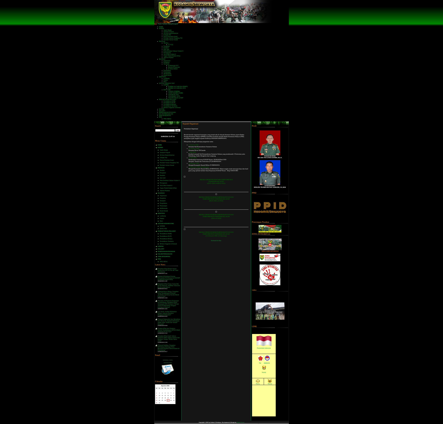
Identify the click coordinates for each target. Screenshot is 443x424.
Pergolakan (167, 70)
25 (162, 400)
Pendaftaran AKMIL (169, 101)
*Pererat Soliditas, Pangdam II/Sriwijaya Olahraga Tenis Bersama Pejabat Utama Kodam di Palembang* (168, 347)
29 (174, 400)
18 (162, 398)
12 (165, 395)
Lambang (166, 78)
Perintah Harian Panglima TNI (172, 38)
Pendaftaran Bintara (169, 104)
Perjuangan (167, 72)
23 (156, 400)
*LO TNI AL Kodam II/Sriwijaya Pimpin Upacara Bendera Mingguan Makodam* (167, 313)
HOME (160, 145)
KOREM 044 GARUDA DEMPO (178, 86)
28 (171, 400)
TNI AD (264, 372)
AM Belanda (167, 73)
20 (168, 398)
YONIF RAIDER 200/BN (175, 93)
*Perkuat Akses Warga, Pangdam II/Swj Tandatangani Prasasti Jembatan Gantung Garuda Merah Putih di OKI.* (168, 294)
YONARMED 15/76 (174, 96)
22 (174, 398)
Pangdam (166, 46)
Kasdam (166, 48)
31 (159, 402)
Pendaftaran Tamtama (170, 106)
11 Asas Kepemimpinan (170, 33)
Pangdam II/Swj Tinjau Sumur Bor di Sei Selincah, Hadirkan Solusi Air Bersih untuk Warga (169, 285)
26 (165, 400)
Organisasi (166, 61)
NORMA (160, 147)
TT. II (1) (170, 44)
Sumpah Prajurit (168, 32)
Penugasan (167, 52)
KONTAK (161, 246)
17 (159, 398)
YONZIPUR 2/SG (173, 94)
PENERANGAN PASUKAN (166, 251)
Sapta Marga (167, 30)
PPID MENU (167, 119)
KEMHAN (267, 363)
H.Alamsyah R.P (173, 65)
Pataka (165, 80)
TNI (260, 363)
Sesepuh (166, 64)
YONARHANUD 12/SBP (175, 98)
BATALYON (167, 90)
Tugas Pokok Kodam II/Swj (171, 56)
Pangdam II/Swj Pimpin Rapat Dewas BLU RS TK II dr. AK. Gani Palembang (168, 270)
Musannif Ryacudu (174, 67)
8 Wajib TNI (167, 35)
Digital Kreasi (240, 422)
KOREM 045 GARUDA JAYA (177, 88)
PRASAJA (161, 168)
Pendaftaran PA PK (169, 102)
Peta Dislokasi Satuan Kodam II (173, 51)
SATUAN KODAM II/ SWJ (166, 223)
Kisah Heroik (167, 75)
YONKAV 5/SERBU (174, 91)
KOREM (166, 85)
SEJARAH (161, 193)
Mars (165, 82)
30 (156, 402)
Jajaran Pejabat (168, 57)
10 (159, 395)
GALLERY (161, 249)
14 (171, 395)
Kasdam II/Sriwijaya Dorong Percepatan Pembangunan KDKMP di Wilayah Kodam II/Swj (169, 278)
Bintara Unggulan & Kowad (172, 107)
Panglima (166, 62)
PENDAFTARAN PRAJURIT (167, 231)
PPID (159, 259)
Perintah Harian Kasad (170, 40)
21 (171, 398)
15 (174, 395)
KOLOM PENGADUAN (165, 254)
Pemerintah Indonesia (264, 348)
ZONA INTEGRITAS (164, 256)
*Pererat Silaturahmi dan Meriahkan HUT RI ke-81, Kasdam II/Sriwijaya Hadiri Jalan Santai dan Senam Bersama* (169, 321)
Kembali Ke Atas (216, 240)
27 (168, 400)
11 (162, 395)
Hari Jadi (166, 49)
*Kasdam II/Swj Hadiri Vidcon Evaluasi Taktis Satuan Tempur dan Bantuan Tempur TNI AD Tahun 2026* (169, 338)
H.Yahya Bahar (173, 69)
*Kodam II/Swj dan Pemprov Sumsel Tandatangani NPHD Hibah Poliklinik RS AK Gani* (169, 330)
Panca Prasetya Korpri (170, 36)
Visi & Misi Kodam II (169, 54)
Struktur (165, 43)
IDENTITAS (161, 213)
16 (156, 398)
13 (168, 395)
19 (165, 398)
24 (159, 400)
